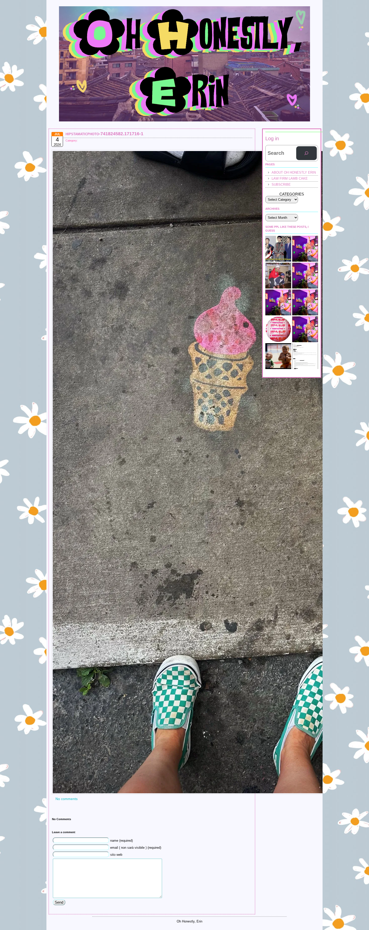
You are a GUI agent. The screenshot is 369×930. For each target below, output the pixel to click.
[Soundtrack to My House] (305, 302)
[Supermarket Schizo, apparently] (305, 276)
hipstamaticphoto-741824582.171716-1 (104, 133)
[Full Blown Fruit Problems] (278, 302)
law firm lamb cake (290, 178)
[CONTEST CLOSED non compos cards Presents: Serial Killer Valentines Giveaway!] (278, 329)
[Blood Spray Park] (278, 356)
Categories (291, 194)
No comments (66, 799)
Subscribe (281, 184)
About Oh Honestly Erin (294, 172)
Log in (272, 138)
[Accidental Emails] (305, 356)
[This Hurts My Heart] (305, 329)
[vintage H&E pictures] (278, 276)
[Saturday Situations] (278, 249)
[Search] (306, 153)
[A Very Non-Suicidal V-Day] (305, 249)
